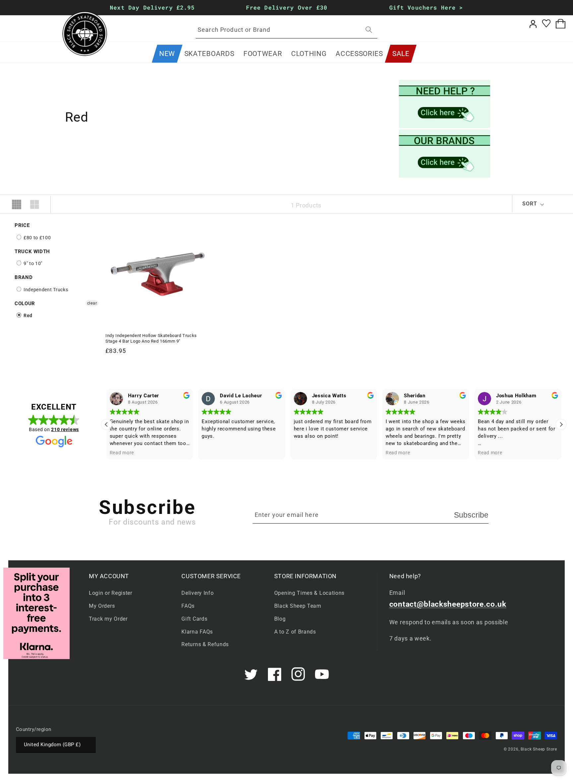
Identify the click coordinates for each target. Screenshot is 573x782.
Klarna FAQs (197, 632)
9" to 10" (32, 263)
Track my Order (108, 619)
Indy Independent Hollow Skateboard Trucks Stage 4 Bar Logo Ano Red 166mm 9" (151, 338)
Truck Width (32, 251)
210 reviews (65, 429)
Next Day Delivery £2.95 (152, 7)
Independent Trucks (45, 289)
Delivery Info (197, 593)
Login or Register (110, 593)
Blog (280, 619)
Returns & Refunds (205, 644)
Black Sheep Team (297, 606)
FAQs (188, 606)
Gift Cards (194, 619)
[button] (209, 54)
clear (92, 303)
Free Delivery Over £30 (286, 7)
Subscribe (471, 515)
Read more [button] (122, 452)
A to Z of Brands (295, 632)
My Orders (102, 606)
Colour (25, 304)
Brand (23, 277)
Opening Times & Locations (309, 593)
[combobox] (286, 29)
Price (22, 225)
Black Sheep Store (539, 749)
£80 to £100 (36, 237)
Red (27, 315)
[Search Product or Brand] (368, 29)
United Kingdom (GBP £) (52, 745)
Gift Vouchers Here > (426, 7)
